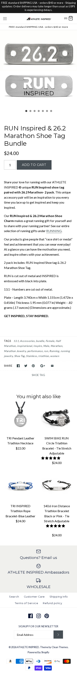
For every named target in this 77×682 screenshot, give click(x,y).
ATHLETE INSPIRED (28, 647)
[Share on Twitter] (25, 365)
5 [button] (43, 111)
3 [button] (34, 111)
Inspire (37, 345)
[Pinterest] (46, 616)
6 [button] (47, 111)
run (46, 351)
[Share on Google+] (42, 365)
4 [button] (38, 111)
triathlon (43, 356)
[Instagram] (38, 616)
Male (46, 345)
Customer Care (34, 596)
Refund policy (52, 603)
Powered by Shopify (38, 652)
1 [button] (26, 111)
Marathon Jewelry (15, 351)
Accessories (27, 340)
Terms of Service (26, 603)
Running (54, 351)
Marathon (56, 345)
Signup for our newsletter (38, 626)
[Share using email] (52, 365)
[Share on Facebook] (18, 365)
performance (35, 351)
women (54, 356)
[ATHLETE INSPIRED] (38, 18)
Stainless (31, 356)
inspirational (24, 345)
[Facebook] (30, 616)
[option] (38, 68)
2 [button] (30, 111)
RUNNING (54, 231)
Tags (7, 340)
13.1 (16, 340)
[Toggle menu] (5, 18)
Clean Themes (60, 647)
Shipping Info (59, 596)
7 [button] (51, 111)
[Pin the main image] (33, 365)
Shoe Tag (19, 356)
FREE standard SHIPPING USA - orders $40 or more (38, 26)
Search (14, 596)
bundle (40, 340)
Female (50, 340)
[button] (51, 458)
